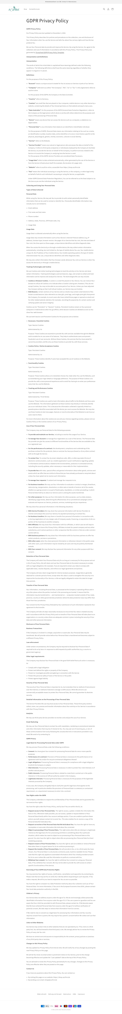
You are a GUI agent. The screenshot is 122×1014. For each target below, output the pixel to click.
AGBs (74, 994)
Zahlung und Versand (54, 994)
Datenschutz (67, 994)
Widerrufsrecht (41, 994)
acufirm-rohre (58, 1009)
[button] (104, 9)
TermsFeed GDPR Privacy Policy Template (50, 53)
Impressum (81, 994)
